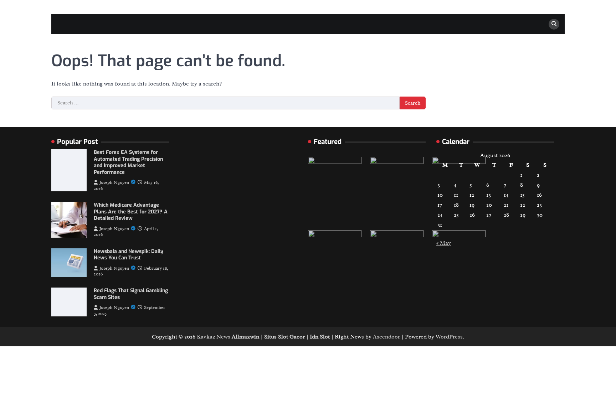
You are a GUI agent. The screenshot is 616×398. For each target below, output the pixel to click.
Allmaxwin (245, 336)
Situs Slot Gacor (284, 336)
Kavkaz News (213, 336)
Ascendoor (386, 336)
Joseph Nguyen (114, 182)
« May (443, 243)
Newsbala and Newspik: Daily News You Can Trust (128, 255)
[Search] (554, 24)
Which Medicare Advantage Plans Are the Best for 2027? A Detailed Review (131, 212)
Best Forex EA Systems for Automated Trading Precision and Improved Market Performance (128, 162)
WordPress (449, 336)
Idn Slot (320, 336)
